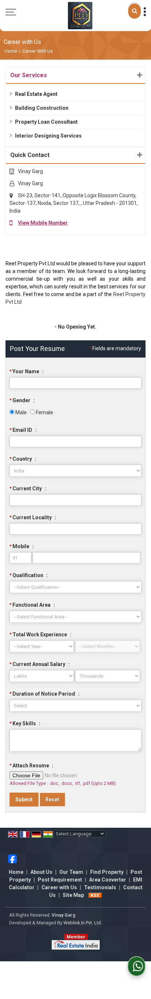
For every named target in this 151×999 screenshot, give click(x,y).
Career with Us (59, 887)
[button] (43, 223)
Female (44, 412)
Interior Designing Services (48, 136)
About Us (41, 872)
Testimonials (100, 887)
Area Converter (107, 880)
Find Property (107, 872)
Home (10, 51)
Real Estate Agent (36, 94)
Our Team (71, 872)
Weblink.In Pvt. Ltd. (82, 922)
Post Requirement (60, 880)
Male (20, 412)
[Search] (134, 11)
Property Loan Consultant (46, 122)
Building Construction (42, 108)
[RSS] (95, 895)
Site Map (73, 895)
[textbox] (75, 500)
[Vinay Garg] (80, 15)
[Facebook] (12, 858)
